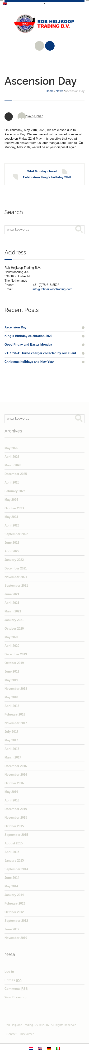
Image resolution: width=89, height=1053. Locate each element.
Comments (16, 988)
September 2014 (16, 869)
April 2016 (12, 800)
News (59, 91)
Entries (13, 980)
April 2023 (12, 525)
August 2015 (14, 843)
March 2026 (13, 465)
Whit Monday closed (42, 171)
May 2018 (11, 697)
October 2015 (14, 826)
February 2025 (15, 491)
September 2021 (16, 585)
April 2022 (12, 551)
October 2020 (14, 628)
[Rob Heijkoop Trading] (45, 27)
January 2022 (14, 560)
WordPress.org (16, 997)
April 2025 (12, 482)
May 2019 (11, 680)
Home (50, 91)
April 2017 (12, 749)
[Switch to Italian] (58, 1048)
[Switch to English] (40, 1048)
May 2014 (11, 886)
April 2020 (12, 646)
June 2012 (12, 929)
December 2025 (16, 474)
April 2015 (12, 852)
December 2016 (16, 766)
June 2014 (12, 877)
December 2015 (16, 809)
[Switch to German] (49, 1048)
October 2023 (14, 508)
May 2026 (11, 448)
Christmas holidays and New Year (29, 361)
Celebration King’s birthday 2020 (47, 177)
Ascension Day (15, 327)
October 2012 (14, 912)
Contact (11, 1034)
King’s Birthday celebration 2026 (28, 336)
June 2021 (12, 594)
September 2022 (16, 534)
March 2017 (13, 757)
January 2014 (14, 895)
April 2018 (12, 706)
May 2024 (11, 499)
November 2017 (16, 723)
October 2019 (14, 663)
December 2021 (16, 568)
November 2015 (16, 817)
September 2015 (16, 835)
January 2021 (14, 620)
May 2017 (11, 740)
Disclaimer (27, 1034)
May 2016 (11, 792)
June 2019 (12, 671)
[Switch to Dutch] (31, 1048)
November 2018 (16, 688)
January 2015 (14, 860)
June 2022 (12, 542)
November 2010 (16, 938)
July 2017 (11, 731)
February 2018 (15, 714)
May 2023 (11, 517)
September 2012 (16, 920)
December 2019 (16, 654)
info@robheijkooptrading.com (52, 289)
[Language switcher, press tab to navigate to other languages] (24, 3)
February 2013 (15, 903)
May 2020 (11, 637)
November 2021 (16, 577)
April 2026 (12, 456)
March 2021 (13, 611)
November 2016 (16, 774)
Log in (9, 971)
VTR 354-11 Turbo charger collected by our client (40, 353)
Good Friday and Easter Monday (28, 344)
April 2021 (12, 603)
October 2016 (14, 783)
